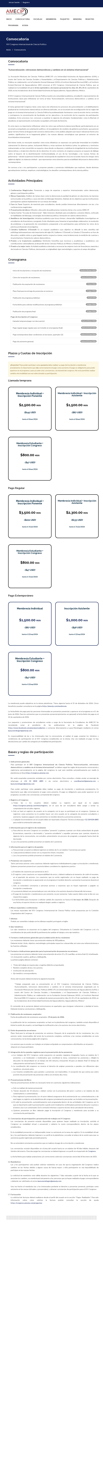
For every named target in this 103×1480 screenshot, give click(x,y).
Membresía (51, 19)
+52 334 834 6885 (91, 819)
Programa (13, 25)
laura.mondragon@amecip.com (20, 731)
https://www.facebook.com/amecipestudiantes (26, 728)
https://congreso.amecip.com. (37, 773)
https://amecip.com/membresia (54, 706)
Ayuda (25, 25)
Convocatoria (22, 19)
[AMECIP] (18, 10)
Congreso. (92, 1151)
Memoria (77, 19)
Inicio (9, 19)
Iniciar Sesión (14, 2)
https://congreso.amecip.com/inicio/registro (30, 805)
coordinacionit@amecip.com (85, 781)
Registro (26, 2)
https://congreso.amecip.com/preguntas (26, 1203)
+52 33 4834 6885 (33, 781)
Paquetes (64, 19)
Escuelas (38, 19)
